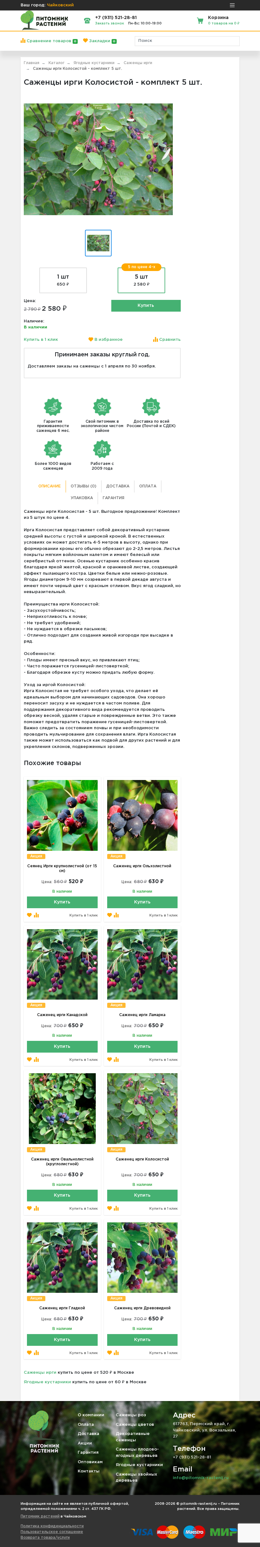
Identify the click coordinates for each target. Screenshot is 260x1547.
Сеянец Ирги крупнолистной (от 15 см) (62, 868)
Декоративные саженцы (133, 1437)
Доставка (117, 486)
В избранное (108, 339)
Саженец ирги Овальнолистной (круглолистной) (62, 1162)
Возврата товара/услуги (45, 1537)
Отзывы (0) (83, 486)
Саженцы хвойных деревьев (136, 1478)
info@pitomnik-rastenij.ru (201, 1478)
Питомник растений (40, 1516)
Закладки (101, 41)
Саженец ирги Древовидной (142, 1308)
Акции (85, 1443)
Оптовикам (90, 1462)
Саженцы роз (131, 1415)
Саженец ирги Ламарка (142, 1015)
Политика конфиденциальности (52, 1526)
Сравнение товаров (50, 41)
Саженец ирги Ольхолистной (142, 866)
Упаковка (82, 498)
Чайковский (60, 5)
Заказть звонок (109, 23)
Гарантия (113, 498)
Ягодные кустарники (47, 1382)
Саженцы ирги (40, 1372)
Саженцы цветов (135, 1424)
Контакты (89, 1471)
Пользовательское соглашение (52, 1532)
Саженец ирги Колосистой (142, 1159)
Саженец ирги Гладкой (62, 1308)
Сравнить (169, 339)
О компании (91, 1415)
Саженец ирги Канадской (62, 1015)
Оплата (147, 486)
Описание (49, 486)
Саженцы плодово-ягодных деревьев (137, 1453)
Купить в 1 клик (41, 339)
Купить (146, 305)
